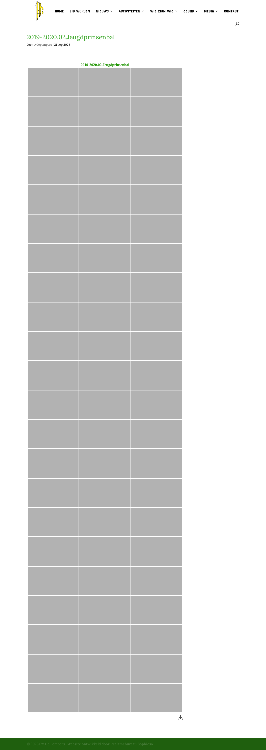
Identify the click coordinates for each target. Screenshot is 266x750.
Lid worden (80, 11)
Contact (231, 11)
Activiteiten (129, 11)
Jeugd (188, 11)
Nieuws (102, 11)
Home (59, 11)
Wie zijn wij (162, 11)
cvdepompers (43, 44)
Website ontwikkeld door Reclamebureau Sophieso (110, 744)
